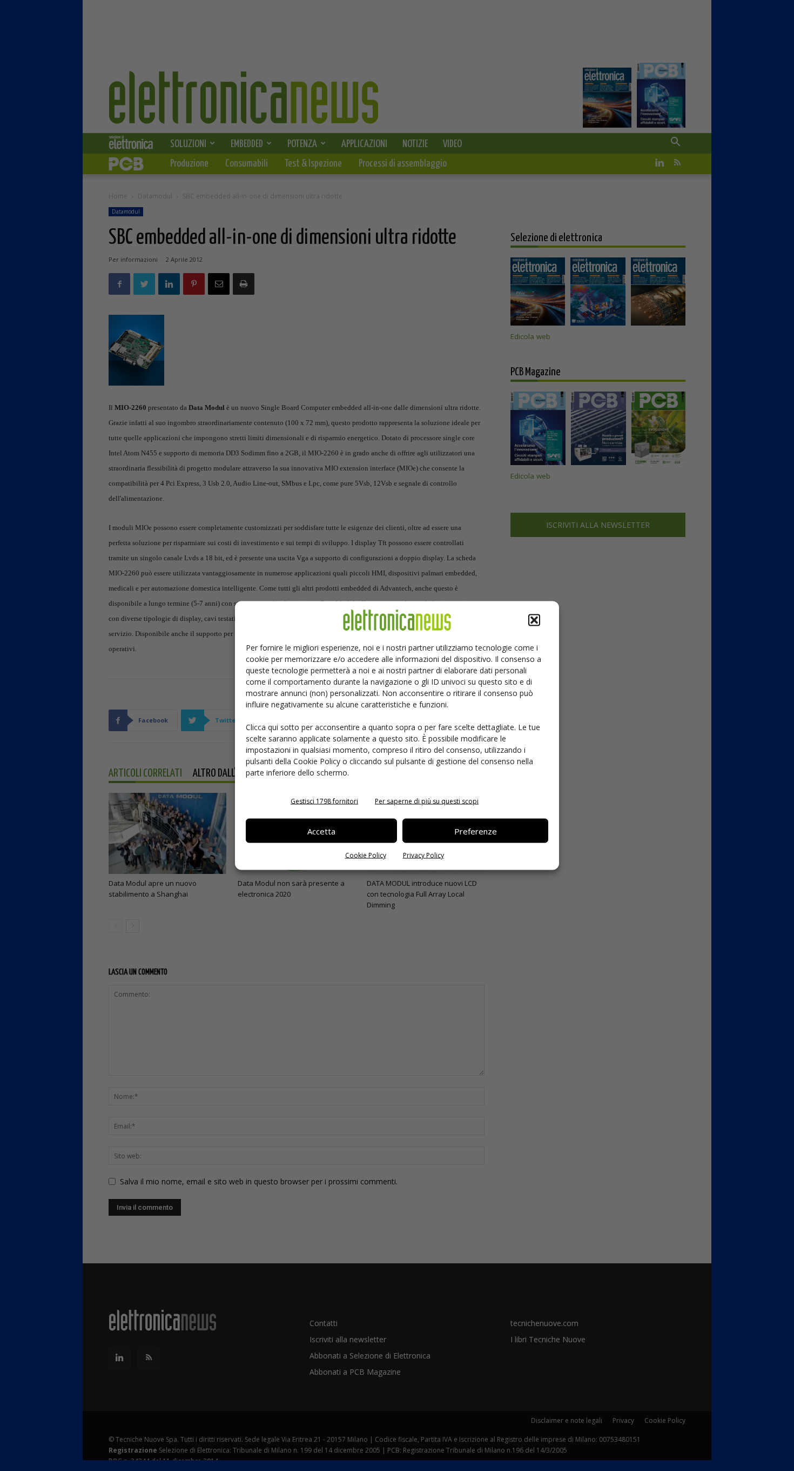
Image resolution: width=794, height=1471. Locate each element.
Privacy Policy (423, 855)
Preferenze (475, 830)
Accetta (321, 830)
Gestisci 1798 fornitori (324, 801)
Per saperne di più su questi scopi (427, 801)
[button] (534, 620)
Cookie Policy (365, 855)
